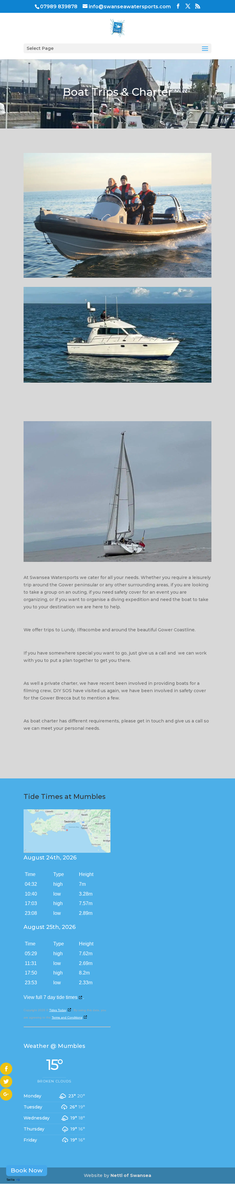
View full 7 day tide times (50, 997)
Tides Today (57, 1010)
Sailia (10, 1180)
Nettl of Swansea (130, 1175)
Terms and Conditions (67, 1017)
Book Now (27, 1170)
